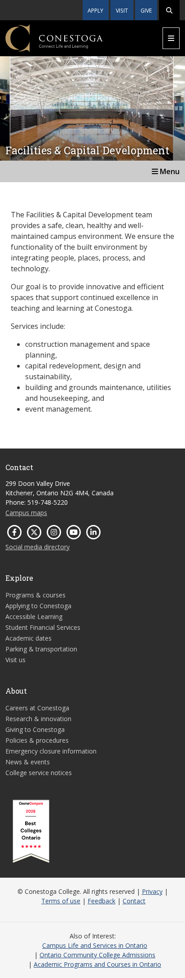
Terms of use (60, 901)
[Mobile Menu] (171, 38)
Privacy (152, 891)
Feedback (101, 901)
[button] (169, 10)
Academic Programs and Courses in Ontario (97, 964)
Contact (134, 901)
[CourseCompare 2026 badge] (31, 831)
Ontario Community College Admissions (97, 955)
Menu (169, 171)
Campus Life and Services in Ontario (94, 945)
